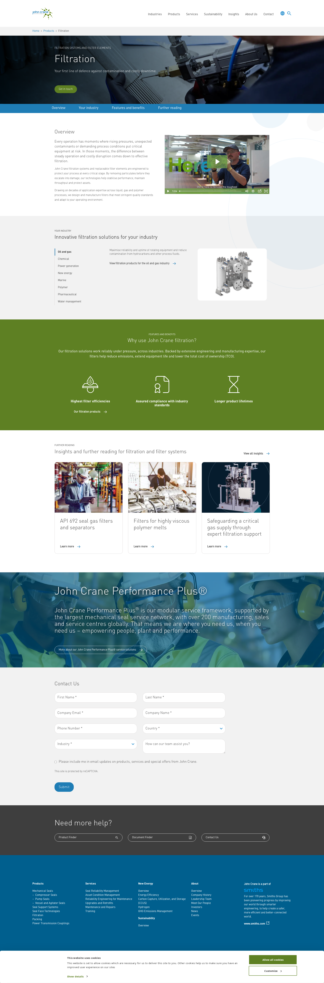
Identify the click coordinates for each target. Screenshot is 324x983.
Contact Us (212, 837)
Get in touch (66, 89)
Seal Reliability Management (102, 891)
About (194, 883)
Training (90, 911)
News (194, 911)
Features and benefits (128, 108)
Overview (58, 108)
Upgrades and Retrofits (99, 903)
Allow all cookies (273, 959)
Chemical (63, 259)
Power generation (68, 266)
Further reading (170, 108)
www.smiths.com (254, 924)
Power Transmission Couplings (50, 923)
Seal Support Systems (45, 907)
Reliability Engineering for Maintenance (108, 899)
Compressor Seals (46, 895)
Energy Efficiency (148, 895)
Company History (201, 895)
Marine (62, 280)
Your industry (88, 108)
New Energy (145, 883)
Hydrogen (144, 907)
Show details (75, 976)
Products (48, 31)
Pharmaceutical (67, 294)
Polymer (63, 287)
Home (35, 31)
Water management (69, 301)
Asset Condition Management (102, 895)
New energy (65, 273)
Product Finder (68, 837)
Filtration (37, 915)
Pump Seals (42, 899)
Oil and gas (64, 252)
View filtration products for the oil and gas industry (139, 263)
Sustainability (146, 918)
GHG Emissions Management (155, 911)
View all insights (253, 453)
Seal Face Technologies (46, 911)
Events (195, 915)
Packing (37, 919)
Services (90, 883)
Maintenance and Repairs (100, 907)
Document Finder (142, 837)
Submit (64, 787)
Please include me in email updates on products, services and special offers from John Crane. (128, 762)
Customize (271, 970)
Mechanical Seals (42, 891)
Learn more (67, 546)
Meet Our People (201, 903)
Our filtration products (87, 411)
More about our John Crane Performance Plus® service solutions (97, 650)
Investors (196, 907)
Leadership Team (201, 899)
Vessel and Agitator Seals (50, 903)
